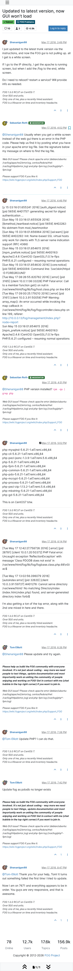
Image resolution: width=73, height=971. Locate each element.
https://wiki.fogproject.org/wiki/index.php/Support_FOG (32, 179)
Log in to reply (58, 28)
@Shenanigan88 (12, 134)
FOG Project (52, 955)
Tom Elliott (16, 647)
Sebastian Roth (19, 122)
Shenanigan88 (18, 42)
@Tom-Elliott (10, 738)
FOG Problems (26, 22)
